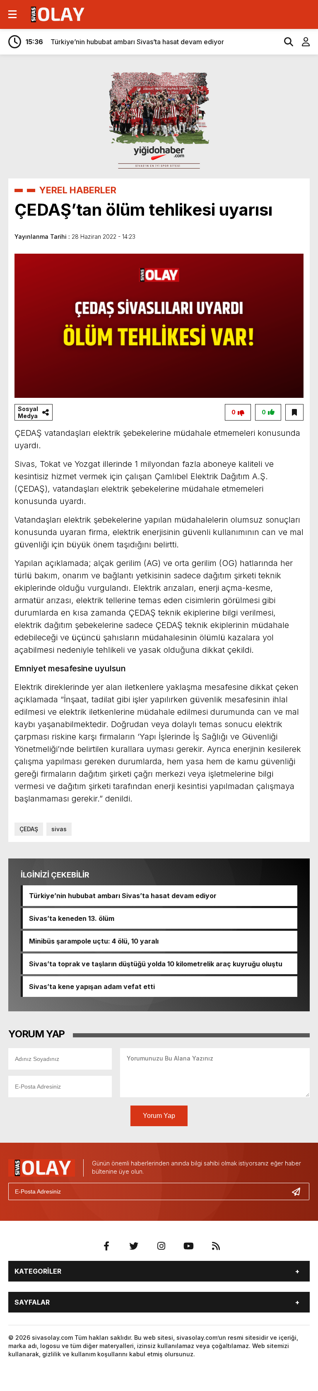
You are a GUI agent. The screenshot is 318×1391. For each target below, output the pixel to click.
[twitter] (133, 1246)
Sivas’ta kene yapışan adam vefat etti (92, 986)
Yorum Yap (159, 1115)
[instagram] (161, 1246)
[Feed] (215, 1246)
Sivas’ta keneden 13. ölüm (71, 918)
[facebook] (106, 1246)
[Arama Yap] (285, 41)
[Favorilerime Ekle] (294, 412)
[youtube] (188, 1246)
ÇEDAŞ (28, 828)
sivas (59, 828)
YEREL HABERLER (77, 190)
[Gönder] (299, 1191)
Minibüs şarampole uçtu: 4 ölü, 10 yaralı (94, 941)
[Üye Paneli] (301, 41)
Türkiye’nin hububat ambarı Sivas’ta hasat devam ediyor (123, 896)
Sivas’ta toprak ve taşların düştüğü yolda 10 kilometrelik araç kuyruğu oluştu (155, 964)
